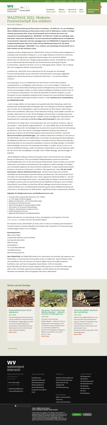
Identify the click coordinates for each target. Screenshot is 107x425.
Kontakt (70, 1)
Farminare (59, 399)
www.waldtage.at (13, 220)
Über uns (48, 1)
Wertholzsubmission (38, 382)
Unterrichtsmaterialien (63, 402)
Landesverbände (88, 1)
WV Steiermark (85, 388)
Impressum (78, 1)
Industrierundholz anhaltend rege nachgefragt (86, 311)
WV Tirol (83, 391)
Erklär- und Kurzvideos (63, 397)
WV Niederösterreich (87, 381)
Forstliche (51, 10)
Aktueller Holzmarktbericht (64, 378)
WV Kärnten (84, 379)
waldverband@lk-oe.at (16, 389)
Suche (97, 1)
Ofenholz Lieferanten (38, 380)
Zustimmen (77, 414)
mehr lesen (13, 332)
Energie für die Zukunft (39, 390)
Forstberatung (36, 378)
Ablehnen (87, 414)
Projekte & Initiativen (60, 1)
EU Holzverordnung (62, 387)
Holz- (81, 10)
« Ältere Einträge (12, 348)
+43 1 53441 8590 (13, 382)
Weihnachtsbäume (38, 385)
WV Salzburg (84, 386)
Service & (72, 10)
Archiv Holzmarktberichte (64, 380)
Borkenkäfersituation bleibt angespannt (20, 311)
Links (33, 392)
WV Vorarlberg (85, 393)
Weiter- (62, 10)
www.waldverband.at (16, 391)
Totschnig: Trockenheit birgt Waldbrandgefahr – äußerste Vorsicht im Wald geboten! (53, 312)
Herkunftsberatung (38, 387)
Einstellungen (54, 417)
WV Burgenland (85, 376)
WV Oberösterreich (86, 383)
